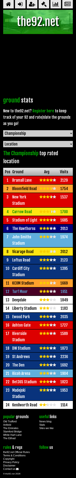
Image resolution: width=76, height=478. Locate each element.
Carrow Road (22, 211)
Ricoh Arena (21, 373)
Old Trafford (10, 421)
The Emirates (10, 428)
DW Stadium (21, 348)
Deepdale (19, 300)
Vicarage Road (23, 251)
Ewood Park (21, 316)
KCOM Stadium (23, 283)
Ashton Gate (21, 325)
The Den (18, 365)
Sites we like (46, 428)
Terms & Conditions (14, 455)
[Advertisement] (38, 66)
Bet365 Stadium (24, 382)
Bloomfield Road (24, 188)
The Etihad (9, 438)
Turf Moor (20, 291)
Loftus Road (21, 260)
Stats (42, 424)
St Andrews (21, 356)
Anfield (7, 424)
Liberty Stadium (24, 308)
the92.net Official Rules (16, 452)
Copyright (8, 458)
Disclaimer (9, 465)
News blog (45, 421)
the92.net (38, 22)
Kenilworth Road (24, 405)
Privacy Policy (11, 462)
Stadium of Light (24, 220)
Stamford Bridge (12, 431)
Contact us (9, 468)
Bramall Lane (22, 180)
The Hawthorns (23, 228)
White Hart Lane (12, 434)
